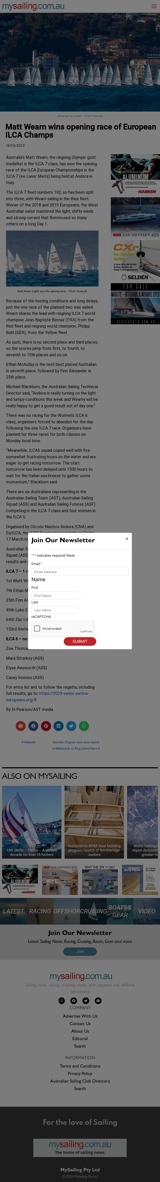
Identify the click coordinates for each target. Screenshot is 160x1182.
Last (34, 602)
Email (36, 564)
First (34, 587)
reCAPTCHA (41, 617)
